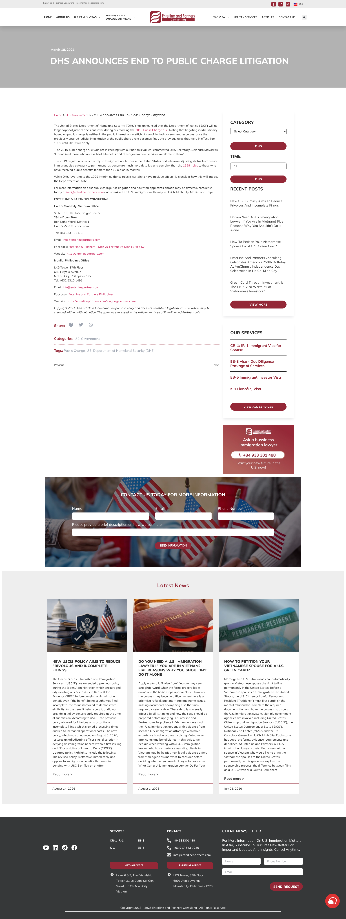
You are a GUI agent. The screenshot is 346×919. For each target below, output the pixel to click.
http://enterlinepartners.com (85, 253)
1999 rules (190, 165)
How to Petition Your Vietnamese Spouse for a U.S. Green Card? (255, 244)
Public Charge (74, 350)
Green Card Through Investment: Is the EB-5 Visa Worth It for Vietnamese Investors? (256, 286)
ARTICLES (268, 17)
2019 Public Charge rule (151, 130)
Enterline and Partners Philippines (91, 294)
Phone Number (230, 508)
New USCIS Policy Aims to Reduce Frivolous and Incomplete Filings (256, 203)
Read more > (62, 774)
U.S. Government (77, 115)
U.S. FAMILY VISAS (85, 17)
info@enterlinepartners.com (90, 2)
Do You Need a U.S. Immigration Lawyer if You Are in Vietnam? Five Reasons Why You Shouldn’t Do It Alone (256, 223)
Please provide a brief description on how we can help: (117, 524)
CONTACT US (287, 17)
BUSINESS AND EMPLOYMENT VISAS (118, 17)
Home (58, 115)
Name (77, 508)
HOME (48, 17)
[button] (304, 17)
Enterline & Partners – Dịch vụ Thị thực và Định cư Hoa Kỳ (106, 246)
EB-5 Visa (218, 17)
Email (160, 508)
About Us (63, 17)
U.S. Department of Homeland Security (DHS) (120, 350)
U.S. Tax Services (245, 17)
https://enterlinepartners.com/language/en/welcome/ (102, 301)
